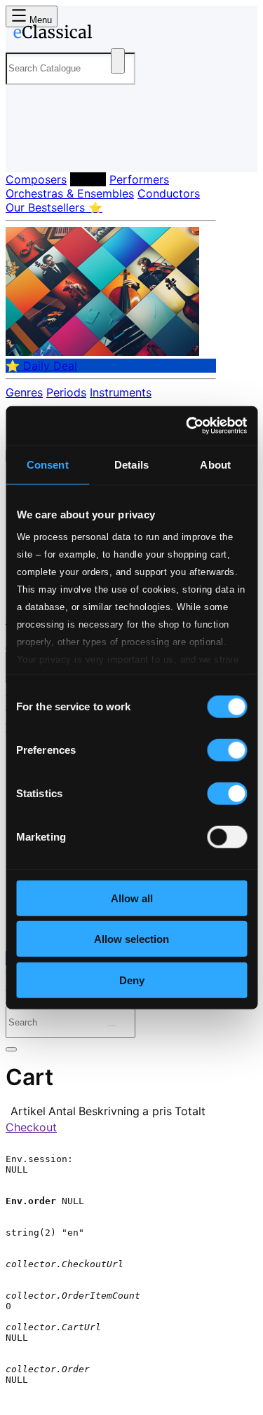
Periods (66, 392)
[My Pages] (25, 150)
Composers (36, 179)
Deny (131, 980)
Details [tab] (131, 464)
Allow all (132, 898)
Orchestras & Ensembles (70, 193)
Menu (39, 20)
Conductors (168, 193)
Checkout (31, 1127)
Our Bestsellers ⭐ (54, 207)
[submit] (111, 1025)
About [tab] (215, 464)
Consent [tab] (48, 464)
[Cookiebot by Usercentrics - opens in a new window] (187, 426)
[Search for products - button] (118, 61)
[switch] (227, 749)
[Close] (11, 1049)
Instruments (120, 392)
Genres (24, 392)
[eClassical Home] (129, 34)
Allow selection (131, 939)
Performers (139, 179)
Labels (88, 179)
